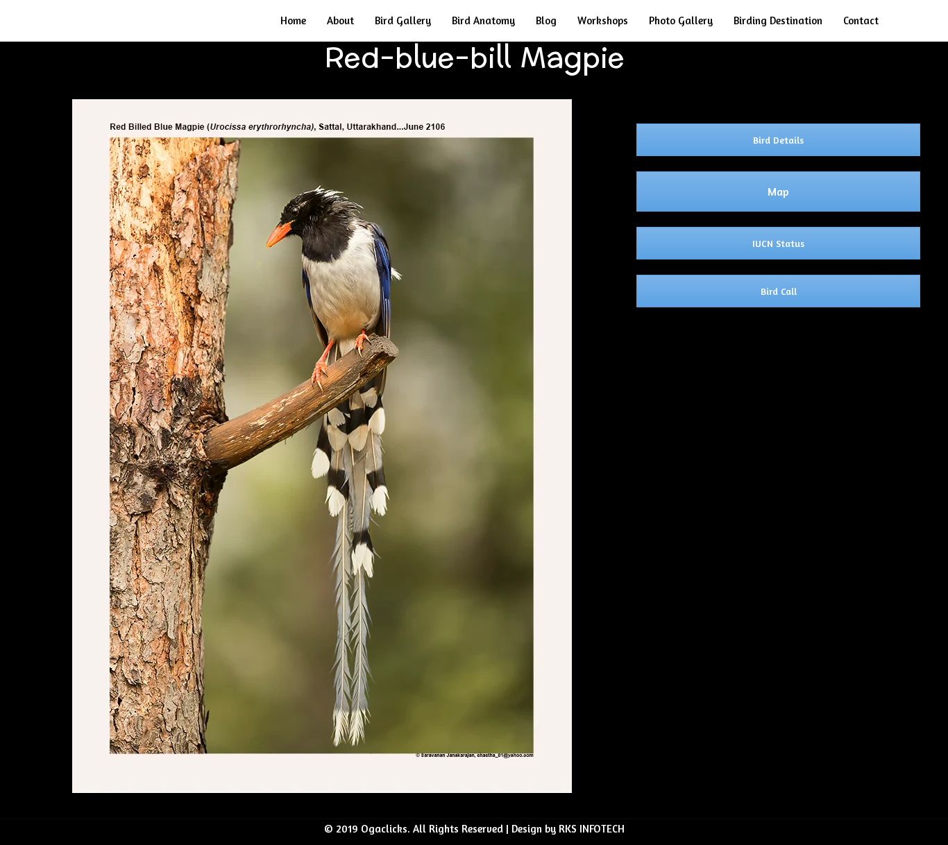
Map (778, 191)
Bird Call (779, 291)
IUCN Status (778, 243)
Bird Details (778, 140)
